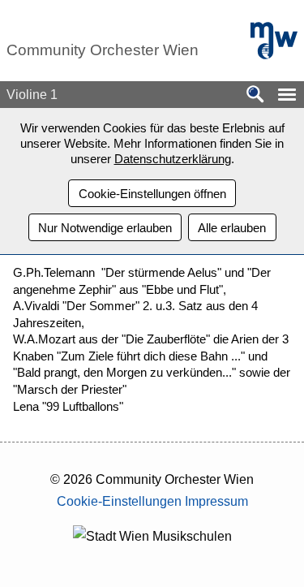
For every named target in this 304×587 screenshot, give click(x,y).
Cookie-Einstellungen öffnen (152, 194)
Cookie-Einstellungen (119, 501)
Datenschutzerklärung (172, 159)
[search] (255, 95)
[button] (287, 94)
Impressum (216, 501)
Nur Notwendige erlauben (105, 228)
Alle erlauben (232, 228)
